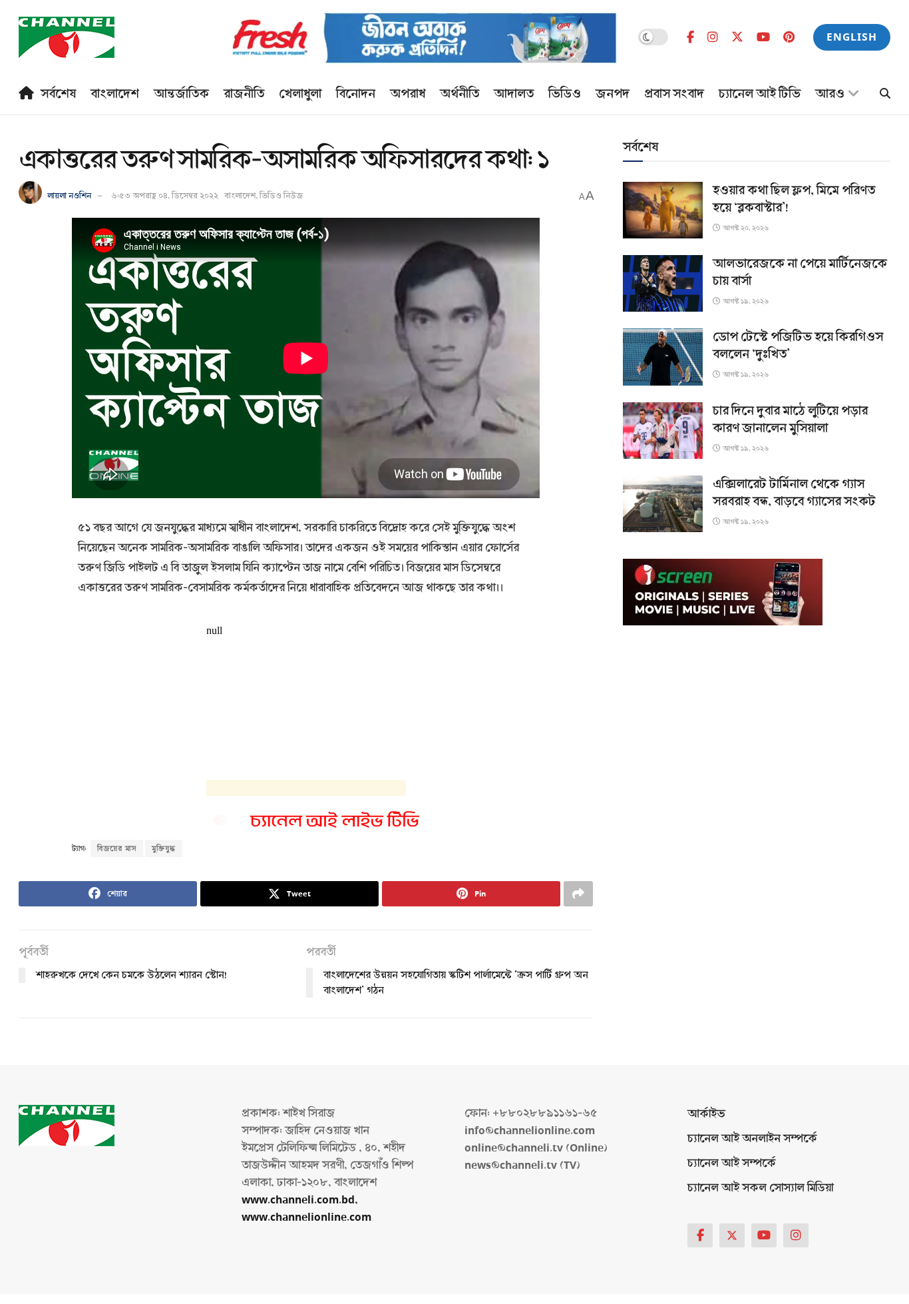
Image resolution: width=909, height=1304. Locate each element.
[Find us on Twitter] (737, 37)
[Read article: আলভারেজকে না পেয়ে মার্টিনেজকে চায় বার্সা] (663, 283)
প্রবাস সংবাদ (674, 94)
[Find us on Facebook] (690, 37)
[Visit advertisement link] (403, 37)
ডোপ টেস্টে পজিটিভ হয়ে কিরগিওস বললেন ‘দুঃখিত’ (798, 345)
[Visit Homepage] (66, 37)
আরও (829, 94)
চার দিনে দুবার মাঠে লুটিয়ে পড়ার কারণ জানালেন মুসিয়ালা (790, 419)
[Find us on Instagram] (712, 37)
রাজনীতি (244, 94)
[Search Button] (885, 94)
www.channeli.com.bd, (300, 1200)
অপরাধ (407, 94)
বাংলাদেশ (115, 94)
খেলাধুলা (300, 94)
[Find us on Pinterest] (789, 37)
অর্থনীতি (459, 94)
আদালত (514, 94)
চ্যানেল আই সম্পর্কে (731, 1163)
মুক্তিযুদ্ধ (164, 848)
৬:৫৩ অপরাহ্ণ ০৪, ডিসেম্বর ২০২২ (164, 195)
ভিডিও (564, 94)
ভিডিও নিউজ (281, 195)
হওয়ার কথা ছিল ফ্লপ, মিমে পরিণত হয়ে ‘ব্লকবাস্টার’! (794, 199)
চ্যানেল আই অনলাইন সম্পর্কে (752, 1138)
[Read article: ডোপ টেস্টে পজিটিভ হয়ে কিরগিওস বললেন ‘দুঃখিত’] (663, 356)
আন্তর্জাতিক (181, 94)
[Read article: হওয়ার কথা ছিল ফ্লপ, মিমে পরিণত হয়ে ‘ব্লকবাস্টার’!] (663, 210)
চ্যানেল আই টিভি (760, 94)
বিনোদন (355, 94)
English (851, 37)
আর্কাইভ (706, 1114)
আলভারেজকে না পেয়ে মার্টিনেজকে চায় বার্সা (800, 272)
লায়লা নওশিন (69, 195)
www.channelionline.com (308, 1217)
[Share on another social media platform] (578, 893)
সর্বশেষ (58, 94)
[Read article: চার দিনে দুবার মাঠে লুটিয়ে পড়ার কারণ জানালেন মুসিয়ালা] (663, 430)
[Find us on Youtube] (763, 37)
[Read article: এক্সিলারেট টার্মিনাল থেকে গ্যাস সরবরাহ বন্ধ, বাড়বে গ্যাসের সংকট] (663, 504)
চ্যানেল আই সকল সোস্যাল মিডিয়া (760, 1188)
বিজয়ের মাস (116, 848)
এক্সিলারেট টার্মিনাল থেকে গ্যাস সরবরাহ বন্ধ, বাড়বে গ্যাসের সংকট (794, 492)
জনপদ (613, 94)
